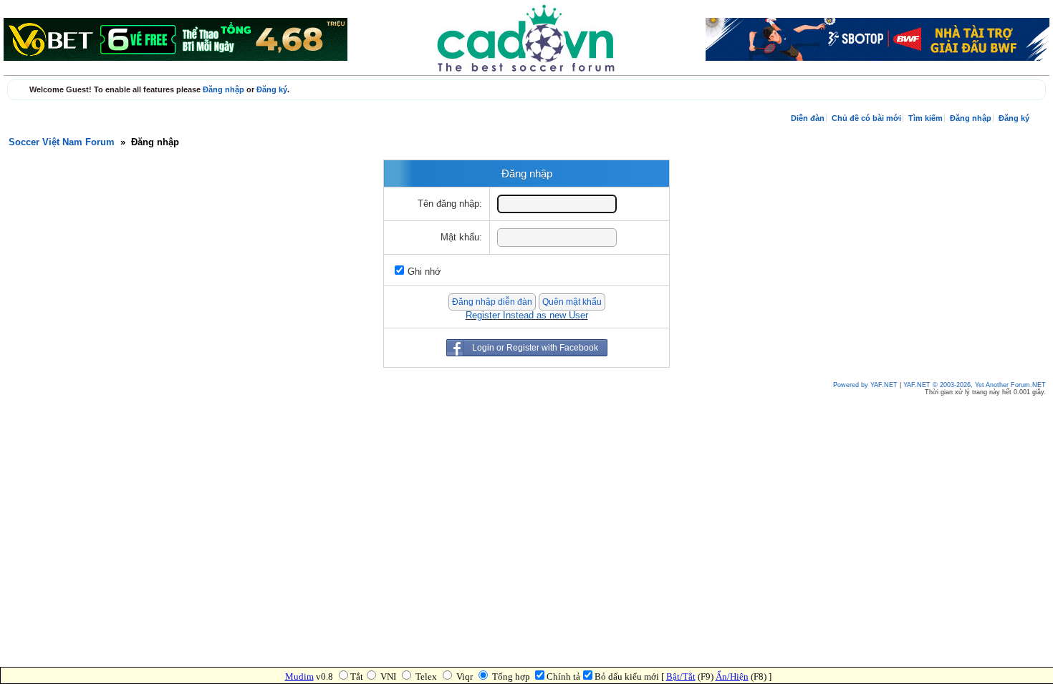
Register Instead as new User (527, 316)
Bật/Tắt (681, 676)
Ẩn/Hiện (732, 676)
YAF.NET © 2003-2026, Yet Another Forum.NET (974, 385)
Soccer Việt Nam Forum (62, 142)
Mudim (299, 676)
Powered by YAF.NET (865, 385)
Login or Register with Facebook (535, 348)
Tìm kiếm (925, 118)
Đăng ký (271, 89)
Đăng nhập (223, 89)
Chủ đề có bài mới (866, 118)
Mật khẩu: (461, 238)
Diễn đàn (807, 118)
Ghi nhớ (424, 272)
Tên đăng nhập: (450, 204)
